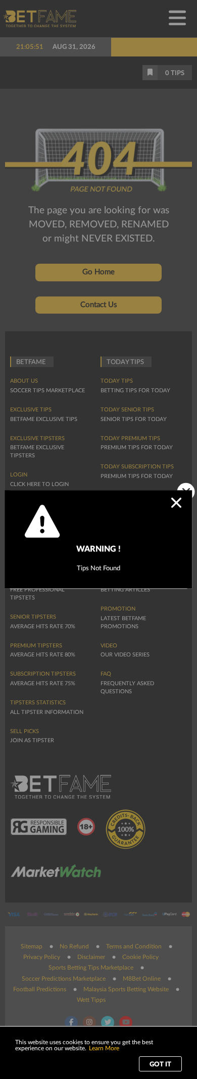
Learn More (104, 1048)
